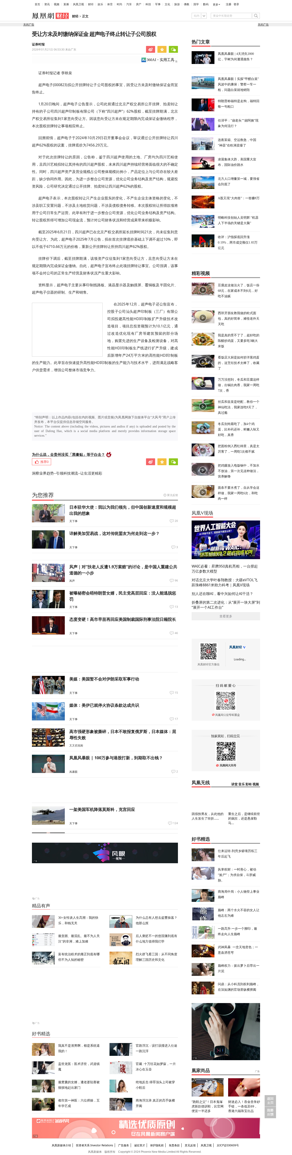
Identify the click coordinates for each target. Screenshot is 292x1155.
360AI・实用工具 (160, 60)
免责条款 (174, 1145)
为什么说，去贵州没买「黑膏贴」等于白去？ (68, 454)
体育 (110, 4)
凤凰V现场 (202, 512)
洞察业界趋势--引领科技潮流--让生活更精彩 (67, 473)
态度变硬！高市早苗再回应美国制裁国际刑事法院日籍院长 (122, 619)
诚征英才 (139, 1145)
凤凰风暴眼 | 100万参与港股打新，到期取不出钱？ (116, 757)
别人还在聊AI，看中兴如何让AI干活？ (222, 593)
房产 (138, 4)
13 (176, 607)
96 (176, 580)
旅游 (177, 4)
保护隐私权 (157, 1145)
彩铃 (248, 784)
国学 (196, 4)
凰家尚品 (201, 1070)
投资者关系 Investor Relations (94, 1145)
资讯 (47, 4)
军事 (158, 4)
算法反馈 (172, 495)
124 (175, 823)
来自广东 (54, 49)
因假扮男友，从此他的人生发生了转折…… (208, 816)
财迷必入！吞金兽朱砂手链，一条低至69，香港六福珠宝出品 (244, 1106)
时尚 (119, 4)
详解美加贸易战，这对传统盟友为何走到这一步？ (114, 533)
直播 (66, 4)
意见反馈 (190, 1145)
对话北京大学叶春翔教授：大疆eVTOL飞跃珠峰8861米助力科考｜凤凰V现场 (225, 582)
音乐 (241, 784)
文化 (167, 4)
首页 (37, 4)
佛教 (186, 4)
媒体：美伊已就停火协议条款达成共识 (104, 705)
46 (176, 633)
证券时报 (38, 44)
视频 (56, 4)
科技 (148, 4)
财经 (91, 4)
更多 (215, 4)
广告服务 (123, 1145)
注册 (228, 4)
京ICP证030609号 (228, 1145)
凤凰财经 (235, 647)
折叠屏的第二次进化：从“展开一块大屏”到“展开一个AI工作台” (226, 605)
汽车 (129, 4)
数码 (206, 4)
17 (176, 719)
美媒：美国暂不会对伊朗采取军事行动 (104, 679)
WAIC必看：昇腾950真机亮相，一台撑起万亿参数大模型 (225, 569)
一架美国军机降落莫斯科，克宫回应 (102, 809)
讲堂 (234, 784)
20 (176, 521)
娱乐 (100, 4)
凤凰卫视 (78, 4)
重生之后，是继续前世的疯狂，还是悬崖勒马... (244, 818)
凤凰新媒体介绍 (61, 1145)
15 (176, 693)
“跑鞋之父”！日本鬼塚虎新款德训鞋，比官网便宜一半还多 (208, 1106)
